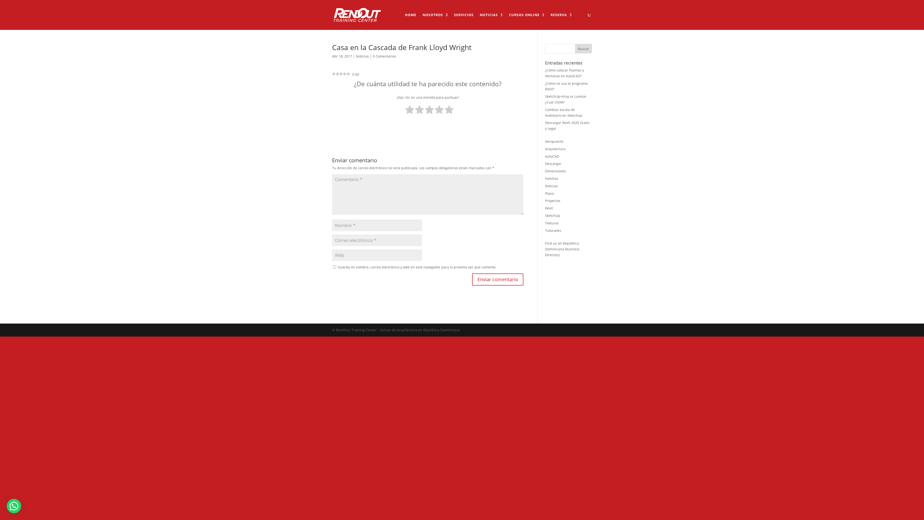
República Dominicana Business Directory (562, 249)
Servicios (464, 15)
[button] (14, 506)
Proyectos (552, 200)
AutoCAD (552, 156)
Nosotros (433, 15)
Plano (549, 193)
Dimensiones (555, 171)
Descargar (553, 163)
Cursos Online (524, 15)
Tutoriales (553, 230)
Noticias (489, 15)
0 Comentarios (384, 56)
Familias (551, 178)
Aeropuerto (554, 141)
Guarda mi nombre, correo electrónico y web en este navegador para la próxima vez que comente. (417, 267)
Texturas (552, 223)
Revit (549, 208)
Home (410, 15)
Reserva (559, 15)
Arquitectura (555, 149)
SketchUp (552, 215)
